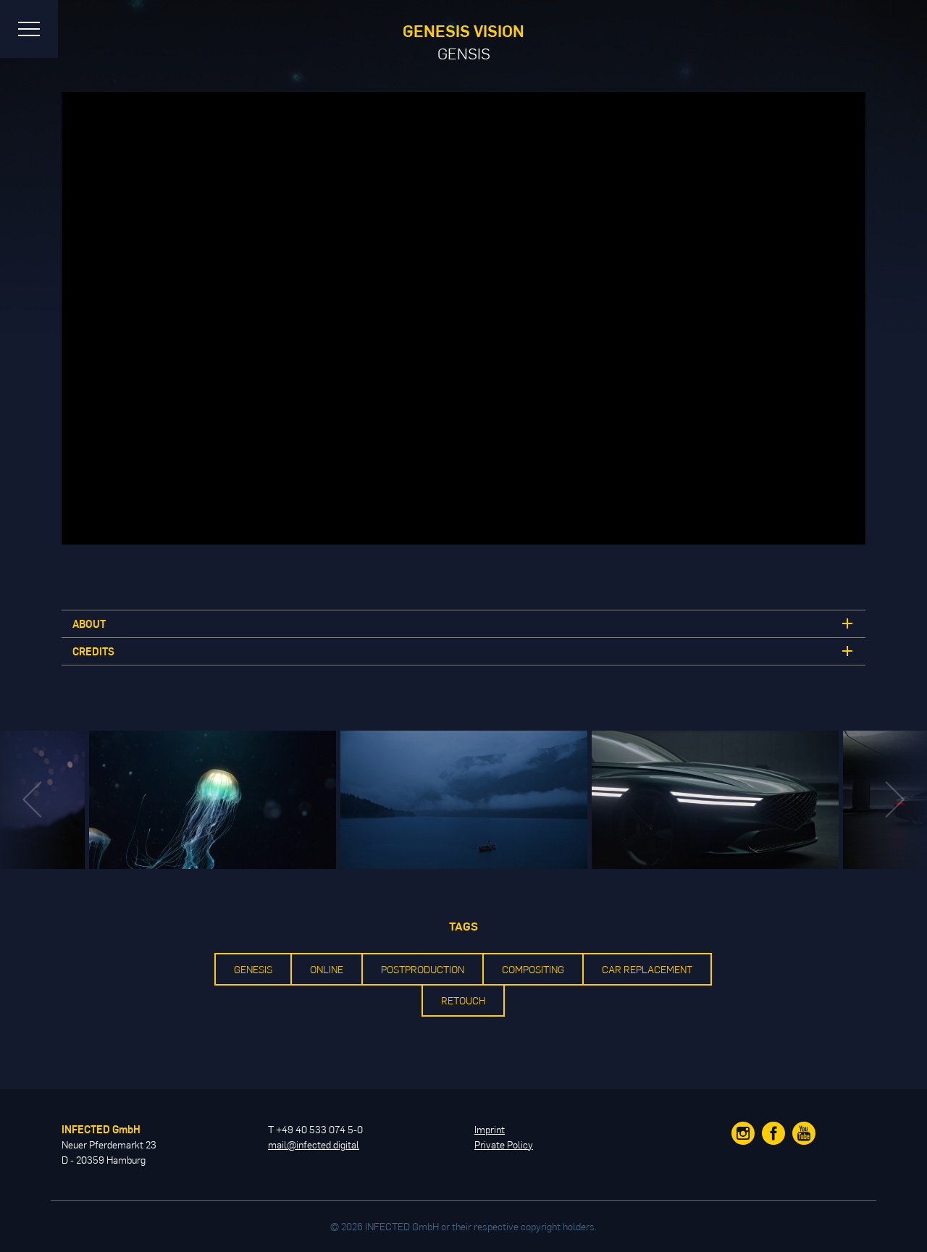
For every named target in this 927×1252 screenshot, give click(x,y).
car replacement (647, 969)
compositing (533, 969)
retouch (463, 1000)
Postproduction (422, 969)
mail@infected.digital (313, 1144)
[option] (463, 800)
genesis (253, 969)
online (326, 969)
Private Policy (503, 1144)
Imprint (489, 1129)
